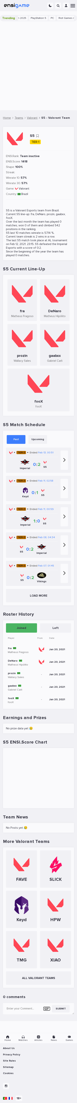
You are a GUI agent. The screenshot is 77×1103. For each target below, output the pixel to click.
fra (32, 214)
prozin (51, 214)
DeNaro (40, 214)
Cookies (8, 1073)
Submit (61, 1008)
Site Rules (9, 1060)
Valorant (24, 188)
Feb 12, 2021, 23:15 (22, 244)
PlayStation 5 (33, 18)
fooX (9, 218)
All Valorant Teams (38, 978)
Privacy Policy (11, 1054)
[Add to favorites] (37, 136)
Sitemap (8, 1067)
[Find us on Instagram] (6, 1086)
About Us (9, 1048)
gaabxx (60, 214)
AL (50, 240)
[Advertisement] (38, 65)
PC (47, 18)
